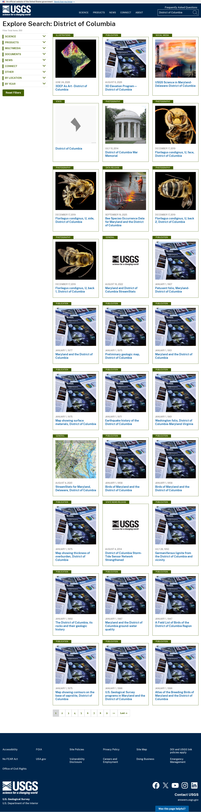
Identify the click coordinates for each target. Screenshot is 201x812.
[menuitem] (84, 10)
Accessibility (10, 749)
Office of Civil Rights (15, 768)
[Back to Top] (190, 801)
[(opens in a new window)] (156, 785)
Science (84, 12)
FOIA (39, 749)
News (112, 12)
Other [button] (9, 71)
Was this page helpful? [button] (172, 808)
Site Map (141, 749)
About (139, 12)
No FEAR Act (10, 759)
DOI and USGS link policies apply (181, 751)
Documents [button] (13, 54)
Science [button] (10, 36)
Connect (125, 12)
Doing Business (145, 759)
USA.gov (41, 759)
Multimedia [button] (13, 48)
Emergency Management (177, 761)
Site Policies (77, 749)
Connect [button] (11, 66)
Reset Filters (13, 92)
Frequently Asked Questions (181, 7)
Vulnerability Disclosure (77, 761)
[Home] (17, 15)
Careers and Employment (110, 761)
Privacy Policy (111, 749)
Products (99, 12)
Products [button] (12, 42)
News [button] (9, 60)
